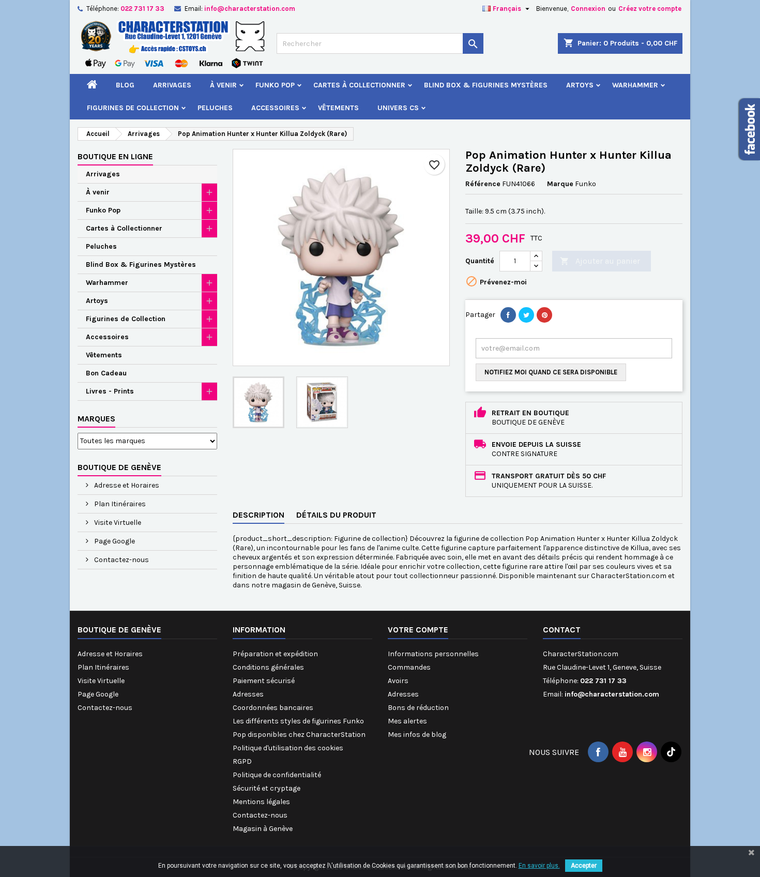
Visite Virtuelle (117, 522)
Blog (125, 85)
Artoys (580, 85)
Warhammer (635, 85)
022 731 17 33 (142, 8)
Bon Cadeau (106, 373)
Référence (482, 183)
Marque (560, 183)
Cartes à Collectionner (359, 85)
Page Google (114, 541)
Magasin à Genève (263, 828)
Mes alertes (407, 721)
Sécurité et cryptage (266, 788)
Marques (96, 419)
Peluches (215, 107)
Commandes (409, 667)
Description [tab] (258, 515)
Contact (562, 629)
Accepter (584, 865)
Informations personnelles (433, 653)
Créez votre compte (649, 8)
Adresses (248, 694)
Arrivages (172, 85)
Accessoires (275, 107)
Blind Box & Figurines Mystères (486, 85)
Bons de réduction (418, 707)
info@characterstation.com (249, 8)
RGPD (242, 761)
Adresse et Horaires (126, 485)
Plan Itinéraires (119, 504)
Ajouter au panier (600, 261)
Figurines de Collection (133, 107)
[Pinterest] (544, 315)
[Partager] (508, 315)
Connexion (588, 8)
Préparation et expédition (275, 653)
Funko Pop (275, 85)
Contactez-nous (121, 559)
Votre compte (418, 629)
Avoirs (398, 680)
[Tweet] (526, 315)
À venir (223, 85)
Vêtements (338, 107)
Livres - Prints (110, 391)
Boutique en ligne (115, 156)
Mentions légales (261, 801)
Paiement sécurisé (264, 680)
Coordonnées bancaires (273, 707)
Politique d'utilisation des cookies (288, 748)
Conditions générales (268, 667)
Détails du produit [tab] (336, 515)
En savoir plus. (539, 865)
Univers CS (398, 107)
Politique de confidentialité (277, 774)
